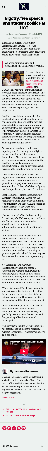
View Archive (9, 397)
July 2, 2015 (37, 34)
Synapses (14, 446)
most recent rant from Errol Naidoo (34, 84)
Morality (37, 38)
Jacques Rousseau (19, 34)
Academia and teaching (23, 38)
